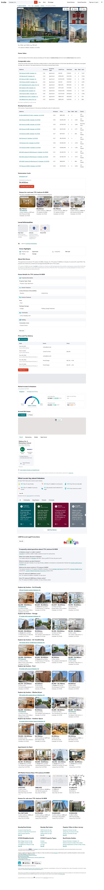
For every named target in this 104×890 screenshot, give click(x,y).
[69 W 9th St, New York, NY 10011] (77, 780)
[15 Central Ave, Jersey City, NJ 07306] (60, 754)
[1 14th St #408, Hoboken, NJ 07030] (43, 676)
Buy (40, 2)
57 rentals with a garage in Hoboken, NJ (29, 616)
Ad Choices (80, 868)
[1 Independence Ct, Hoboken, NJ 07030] (26, 676)
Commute (51, 500)
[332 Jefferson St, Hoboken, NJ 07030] (26, 729)
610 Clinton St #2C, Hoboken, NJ (27, 79)
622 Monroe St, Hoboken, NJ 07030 (28, 138)
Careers (42, 868)
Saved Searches (82, 2)
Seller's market (32, 405)
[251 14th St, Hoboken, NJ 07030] (60, 702)
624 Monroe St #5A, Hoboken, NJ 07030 (29, 120)
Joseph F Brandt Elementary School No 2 (36, 570)
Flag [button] (31, 524)
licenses (55, 852)
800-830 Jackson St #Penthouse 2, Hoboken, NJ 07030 (33, 152)
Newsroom (46, 868)
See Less (22, 330)
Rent (44, 2)
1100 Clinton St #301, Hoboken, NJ (28, 82)
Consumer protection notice (39, 857)
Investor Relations (52, 868)
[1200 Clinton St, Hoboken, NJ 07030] (76, 624)
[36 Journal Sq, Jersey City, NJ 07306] (26, 754)
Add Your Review (52, 530)
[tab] (23, 339)
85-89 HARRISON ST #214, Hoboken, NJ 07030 (31, 115)
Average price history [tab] (32, 391)
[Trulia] (19, 862)
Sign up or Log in (93, 2)
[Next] (83, 206)
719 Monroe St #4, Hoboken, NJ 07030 (29, 143)
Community (27, 500)
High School (44, 437)
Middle (36, 437)
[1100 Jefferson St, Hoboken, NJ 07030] (60, 597)
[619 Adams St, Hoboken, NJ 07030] (43, 624)
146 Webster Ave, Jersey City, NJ (27, 99)
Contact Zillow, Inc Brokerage (24, 859)
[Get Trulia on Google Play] (36, 862)
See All (21, 493)
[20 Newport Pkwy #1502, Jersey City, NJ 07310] (43, 806)
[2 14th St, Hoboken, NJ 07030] (60, 676)
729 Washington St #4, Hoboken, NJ (28, 96)
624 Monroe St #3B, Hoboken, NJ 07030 (29, 129)
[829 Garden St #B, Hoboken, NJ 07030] (43, 729)
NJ (32, 5)
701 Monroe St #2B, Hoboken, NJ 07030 (29, 133)
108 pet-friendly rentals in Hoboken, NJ (29, 590)
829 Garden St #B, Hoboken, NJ (27, 87)
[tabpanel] (52, 198)
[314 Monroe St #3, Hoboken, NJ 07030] (60, 729)
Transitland (36, 849)
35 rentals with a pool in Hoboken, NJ (29, 669)
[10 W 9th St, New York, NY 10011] (60, 780)
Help (71, 868)
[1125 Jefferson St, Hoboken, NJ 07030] (76, 597)
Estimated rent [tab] (23, 176)
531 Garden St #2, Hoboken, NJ (27, 90)
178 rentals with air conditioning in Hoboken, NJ (32, 642)
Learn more (71, 472)
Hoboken (37, 5)
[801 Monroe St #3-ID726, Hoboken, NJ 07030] (78, 201)
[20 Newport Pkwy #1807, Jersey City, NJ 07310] (60, 806)
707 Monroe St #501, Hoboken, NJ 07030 (30, 147)
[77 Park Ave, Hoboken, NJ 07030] (43, 597)
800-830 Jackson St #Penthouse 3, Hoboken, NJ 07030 (33, 156)
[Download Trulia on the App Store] (26, 862)
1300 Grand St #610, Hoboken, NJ (28, 93)
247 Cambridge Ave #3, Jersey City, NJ (29, 85)
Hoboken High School (57, 569)
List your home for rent (26, 186)
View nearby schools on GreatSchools (29, 470)
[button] (35, 2)
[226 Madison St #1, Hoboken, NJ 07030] (76, 729)
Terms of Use (58, 868)
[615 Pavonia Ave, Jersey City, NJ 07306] (43, 754)
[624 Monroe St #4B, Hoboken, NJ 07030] (27, 201)
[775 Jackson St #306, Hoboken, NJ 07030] (44, 201)
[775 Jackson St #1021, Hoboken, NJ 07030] (61, 201)
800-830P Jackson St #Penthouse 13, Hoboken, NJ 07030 (34, 161)
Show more (22, 370)
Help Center (46, 877)
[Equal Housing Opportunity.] (34, 877)
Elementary (28, 437)
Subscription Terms (65, 868)
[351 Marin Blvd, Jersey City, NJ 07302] (77, 754)
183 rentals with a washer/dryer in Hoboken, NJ (32, 695)
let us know (63, 873)
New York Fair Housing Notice (23, 856)
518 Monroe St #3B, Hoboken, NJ (27, 73)
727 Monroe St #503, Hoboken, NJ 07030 (30, 166)
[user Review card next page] (86, 515)
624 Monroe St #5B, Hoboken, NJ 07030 (29, 124)
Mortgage (50, 2)
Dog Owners (35, 500)
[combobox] (22, 2)
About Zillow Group (28, 868)
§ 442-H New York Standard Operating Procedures (27, 855)
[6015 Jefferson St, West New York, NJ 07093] (26, 780)
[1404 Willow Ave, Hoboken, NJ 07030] (26, 597)
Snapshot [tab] (21, 391)
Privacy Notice (75, 868)
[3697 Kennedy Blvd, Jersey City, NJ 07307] (77, 806)
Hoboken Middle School (76, 569)
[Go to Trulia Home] (4, 2)
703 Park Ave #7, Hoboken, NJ (27, 76)
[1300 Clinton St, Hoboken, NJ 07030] (76, 650)
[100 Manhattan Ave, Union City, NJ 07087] (26, 806)
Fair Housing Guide (36, 868)
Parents (44, 500)
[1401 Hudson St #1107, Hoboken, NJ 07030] (76, 676)
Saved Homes (71, 2)
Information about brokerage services (27, 857)
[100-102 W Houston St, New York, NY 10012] (43, 780)
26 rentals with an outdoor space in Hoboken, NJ (32, 721)
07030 (42, 5)
